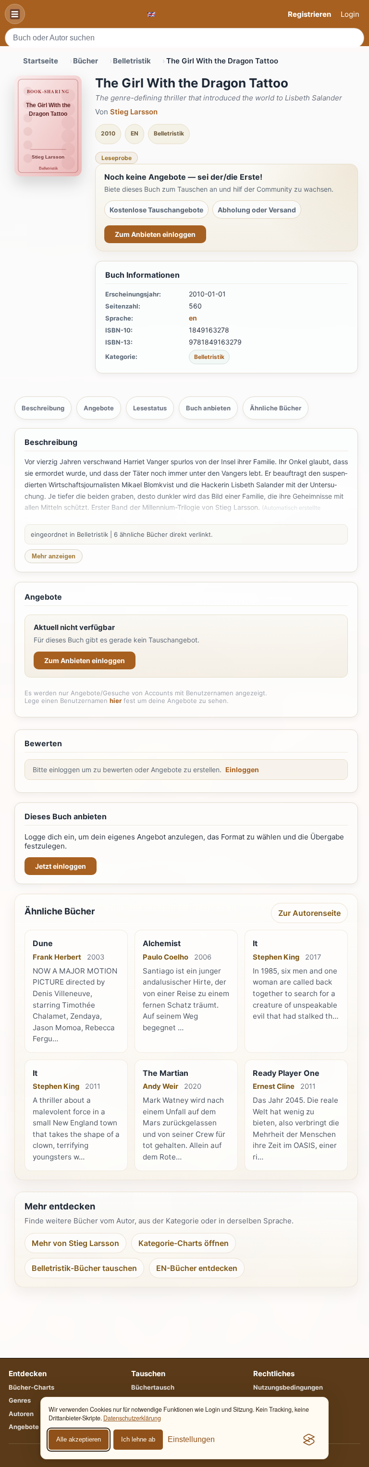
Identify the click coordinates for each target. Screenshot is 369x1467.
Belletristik (132, 60)
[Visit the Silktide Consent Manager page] (308, 1439)
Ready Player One (286, 1073)
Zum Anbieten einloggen (155, 234)
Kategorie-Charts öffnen (183, 1243)
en (193, 318)
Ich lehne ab (138, 1439)
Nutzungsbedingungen (288, 1387)
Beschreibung (43, 408)
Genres (20, 1400)
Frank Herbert (57, 957)
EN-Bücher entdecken (196, 1268)
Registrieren (309, 14)
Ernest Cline (274, 1086)
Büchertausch (152, 1387)
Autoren (21, 1414)
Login (350, 14)
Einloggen (242, 769)
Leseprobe (116, 157)
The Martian (165, 1073)
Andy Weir (160, 1086)
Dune (43, 943)
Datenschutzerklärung (132, 1418)
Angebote (99, 408)
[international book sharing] (151, 14)
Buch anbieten (208, 408)
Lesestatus (150, 408)
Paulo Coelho (165, 957)
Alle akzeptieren (78, 1439)
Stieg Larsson (134, 111)
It (255, 943)
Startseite (40, 60)
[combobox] (184, 38)
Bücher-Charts (31, 1387)
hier (116, 700)
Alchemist (162, 943)
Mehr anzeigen (53, 556)
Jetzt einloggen (60, 866)
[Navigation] (15, 14)
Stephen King (276, 957)
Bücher (85, 60)
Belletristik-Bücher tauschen (84, 1268)
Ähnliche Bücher (275, 408)
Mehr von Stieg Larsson (75, 1243)
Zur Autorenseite (309, 913)
